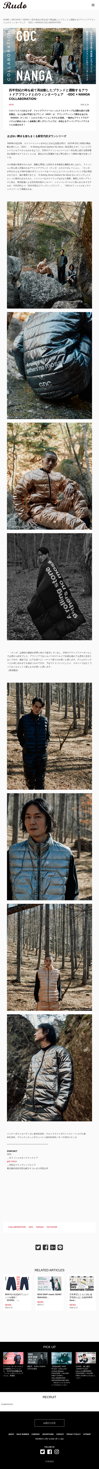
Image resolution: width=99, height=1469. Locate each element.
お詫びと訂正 (49, 1423)
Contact (60, 1434)
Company (35, 1434)
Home (6, 20)
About (11, 1434)
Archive (16, 20)
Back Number (23, 1434)
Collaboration (17, 1227)
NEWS (26, 20)
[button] (5, 1358)
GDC (31, 1227)
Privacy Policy (74, 1434)
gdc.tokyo (12, 1161)
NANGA (40, 1227)
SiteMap (87, 1434)
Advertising (48, 1434)
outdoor (52, 1227)
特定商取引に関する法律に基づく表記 (49, 1439)
